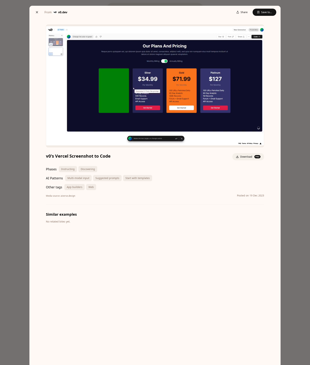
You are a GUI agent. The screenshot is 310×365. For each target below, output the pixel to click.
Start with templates (137, 178)
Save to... (266, 12)
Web (91, 187)
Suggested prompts (107, 178)
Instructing (68, 169)
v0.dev (62, 12)
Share (244, 12)
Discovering (88, 169)
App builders (74, 187)
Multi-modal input (78, 178)
